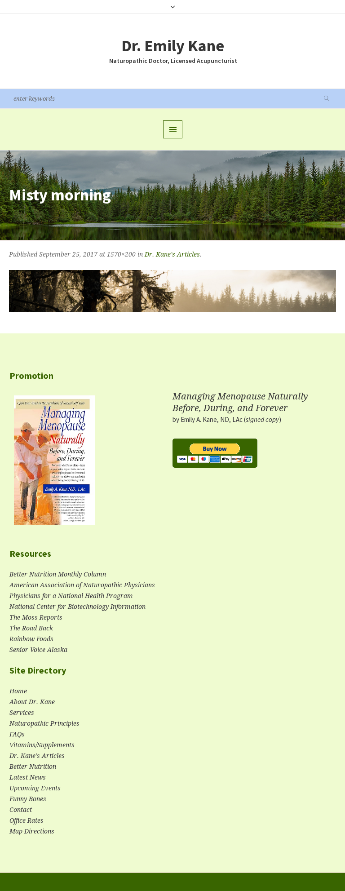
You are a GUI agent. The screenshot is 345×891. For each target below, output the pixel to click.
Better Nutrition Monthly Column (57, 574)
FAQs (17, 734)
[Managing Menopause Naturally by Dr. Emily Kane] (54, 464)
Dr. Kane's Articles (172, 254)
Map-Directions (31, 831)
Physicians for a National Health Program (71, 595)
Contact (20, 809)
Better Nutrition (32, 766)
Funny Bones (27, 798)
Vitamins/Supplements (42, 745)
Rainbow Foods (31, 639)
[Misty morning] (172, 291)
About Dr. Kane (32, 701)
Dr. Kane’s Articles (37, 755)
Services (21, 712)
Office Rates (26, 820)
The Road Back (31, 628)
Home (18, 691)
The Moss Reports (35, 617)
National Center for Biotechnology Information (77, 606)
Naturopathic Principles (44, 723)
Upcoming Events (35, 788)
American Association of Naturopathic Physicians (82, 585)
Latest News (27, 777)
